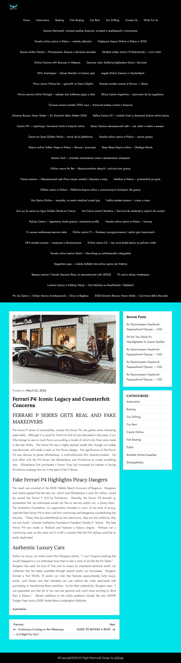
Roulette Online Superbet (141, 455)
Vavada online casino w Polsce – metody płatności (63, 41)
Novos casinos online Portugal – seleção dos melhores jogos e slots (56, 94)
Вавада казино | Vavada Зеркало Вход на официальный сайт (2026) (71, 274)
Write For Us (151, 20)
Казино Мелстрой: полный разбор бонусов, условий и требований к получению (90, 31)
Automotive (42, 20)
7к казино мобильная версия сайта (46, 232)
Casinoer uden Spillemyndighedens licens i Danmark (116, 62)
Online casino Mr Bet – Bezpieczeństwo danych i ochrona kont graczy (91, 168)
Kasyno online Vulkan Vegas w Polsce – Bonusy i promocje (62, 147)
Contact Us (131, 20)
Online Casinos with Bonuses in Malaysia (57, 62)
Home (26, 20)
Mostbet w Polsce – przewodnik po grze (137, 179)
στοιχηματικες (135, 462)
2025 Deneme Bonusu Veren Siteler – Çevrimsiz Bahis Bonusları (131, 296)
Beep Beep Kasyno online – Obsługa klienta (127, 147)
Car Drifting (112, 20)
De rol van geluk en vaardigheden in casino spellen (146, 339)
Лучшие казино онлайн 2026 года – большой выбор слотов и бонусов (90, 105)
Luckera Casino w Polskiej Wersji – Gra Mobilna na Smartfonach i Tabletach (90, 285)
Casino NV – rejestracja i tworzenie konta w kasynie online (50, 126)
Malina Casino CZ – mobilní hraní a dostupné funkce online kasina (131, 115)
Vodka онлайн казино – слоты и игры (128, 200)
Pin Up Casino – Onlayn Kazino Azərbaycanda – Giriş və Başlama (50, 296)
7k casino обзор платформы (133, 274)
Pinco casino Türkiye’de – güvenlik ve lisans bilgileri (63, 84)
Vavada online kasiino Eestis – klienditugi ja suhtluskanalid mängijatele (90, 253)
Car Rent (95, 20)
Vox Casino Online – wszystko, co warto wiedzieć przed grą (65, 200)
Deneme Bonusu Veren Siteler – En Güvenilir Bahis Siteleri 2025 (49, 115)
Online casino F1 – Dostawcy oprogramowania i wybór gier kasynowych (114, 232)
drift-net (119, 658)
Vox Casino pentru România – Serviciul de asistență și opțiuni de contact (123, 211)
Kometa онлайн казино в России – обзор (124, 84)
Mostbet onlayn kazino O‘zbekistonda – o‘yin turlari (131, 52)
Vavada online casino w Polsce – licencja (128, 221)
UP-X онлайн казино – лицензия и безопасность (53, 243)
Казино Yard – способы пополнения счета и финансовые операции (90, 158)
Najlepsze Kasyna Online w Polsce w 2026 (122, 41)
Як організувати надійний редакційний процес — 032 (144, 326)
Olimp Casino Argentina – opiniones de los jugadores (132, 94)
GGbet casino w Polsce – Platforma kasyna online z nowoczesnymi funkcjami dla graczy (90, 190)
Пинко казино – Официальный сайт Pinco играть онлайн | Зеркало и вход (64, 179)
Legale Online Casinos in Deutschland (122, 73)
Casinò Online (135, 432)
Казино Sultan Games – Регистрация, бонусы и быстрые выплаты (58, 52)
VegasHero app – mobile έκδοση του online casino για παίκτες (90, 264)
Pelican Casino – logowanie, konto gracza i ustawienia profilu (64, 221)
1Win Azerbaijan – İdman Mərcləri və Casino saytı (66, 73)
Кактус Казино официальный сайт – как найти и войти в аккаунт (127, 126)
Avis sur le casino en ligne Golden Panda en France (45, 211)
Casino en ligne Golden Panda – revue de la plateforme (60, 137)
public (130, 447)
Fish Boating (77, 20)
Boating (59, 20)
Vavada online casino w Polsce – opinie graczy (126, 137)
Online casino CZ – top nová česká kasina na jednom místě (122, 243)
